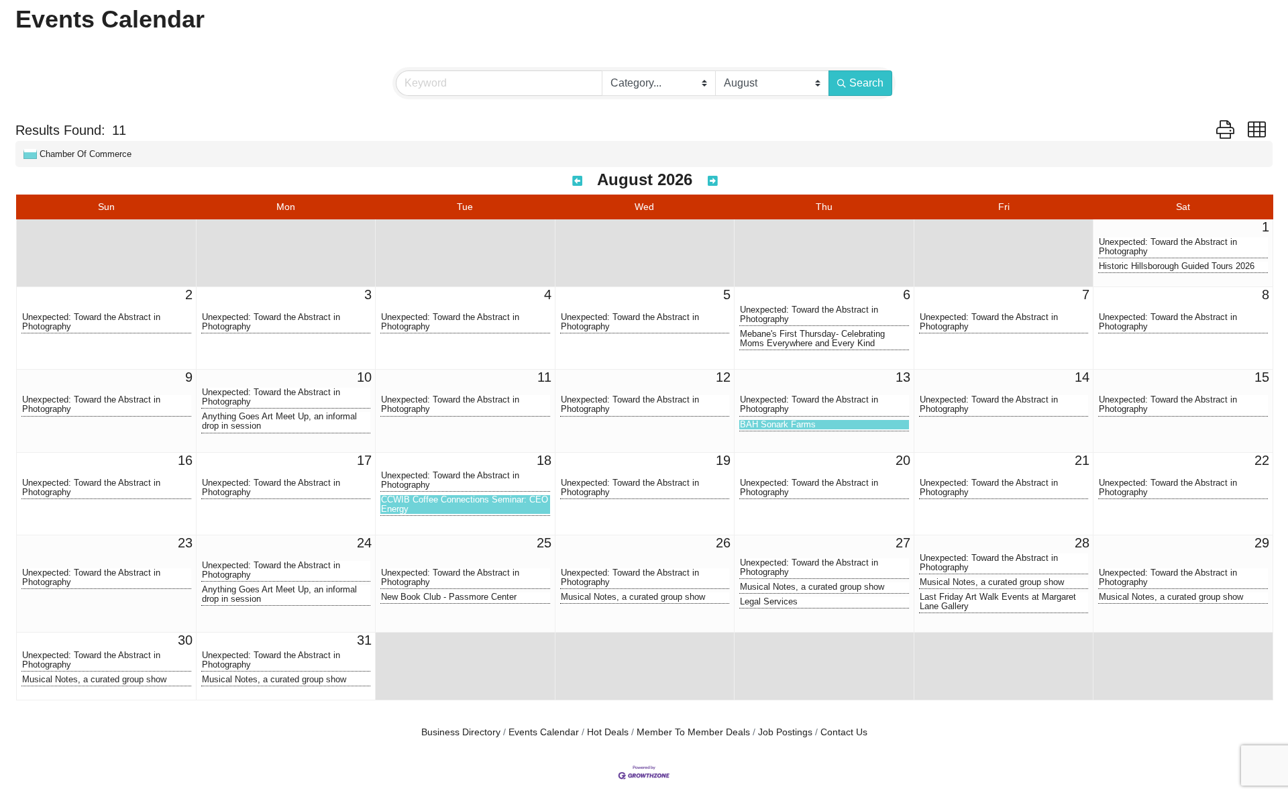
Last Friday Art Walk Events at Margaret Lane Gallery (998, 601)
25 (544, 542)
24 (364, 542)
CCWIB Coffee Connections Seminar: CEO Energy (464, 504)
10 (364, 377)
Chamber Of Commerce (85, 154)
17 (364, 460)
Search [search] (866, 83)
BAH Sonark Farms (778, 424)
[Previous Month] (577, 181)
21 (1082, 460)
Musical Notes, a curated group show (633, 597)
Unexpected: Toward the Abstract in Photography (1168, 246)
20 (903, 460)
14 (1082, 377)
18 (544, 460)
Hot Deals (608, 732)
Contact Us (843, 732)
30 (185, 640)
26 (723, 542)
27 (903, 542)
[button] (1225, 130)
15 (1261, 377)
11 (544, 377)
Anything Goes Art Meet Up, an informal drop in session (279, 421)
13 (903, 377)
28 (1082, 542)
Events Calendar (543, 732)
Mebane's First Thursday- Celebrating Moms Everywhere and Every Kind (812, 338)
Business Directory (460, 732)
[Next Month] (713, 181)
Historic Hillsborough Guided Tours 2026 (1176, 266)
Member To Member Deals (693, 732)
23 (185, 542)
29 (1261, 542)
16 (185, 460)
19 (723, 460)
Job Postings (785, 732)
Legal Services (769, 601)
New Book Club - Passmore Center (449, 597)
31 (364, 640)
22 (1261, 460)
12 (723, 377)
